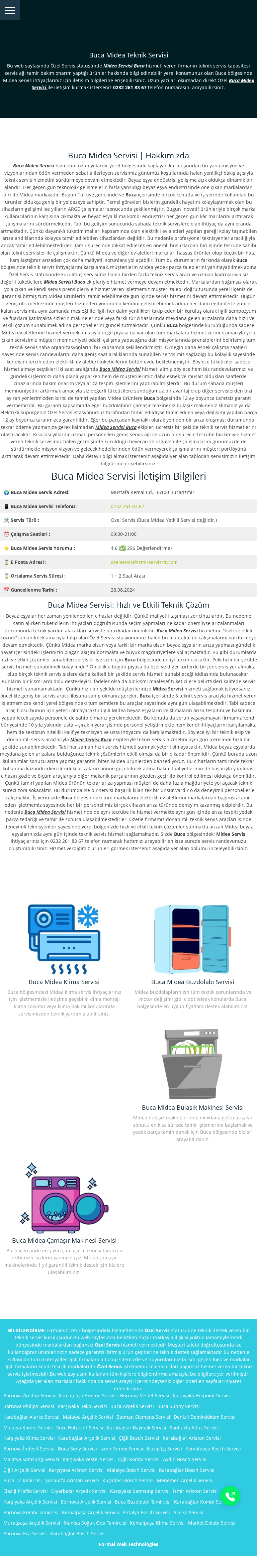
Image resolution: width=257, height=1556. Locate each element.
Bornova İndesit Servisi (29, 1448)
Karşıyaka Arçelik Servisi (30, 1502)
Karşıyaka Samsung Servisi (140, 1491)
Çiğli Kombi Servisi (139, 1459)
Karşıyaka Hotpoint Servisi (202, 1395)
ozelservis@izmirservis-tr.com (144, 562)
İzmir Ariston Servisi (195, 1491)
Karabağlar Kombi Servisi (202, 1502)
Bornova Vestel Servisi (144, 1395)
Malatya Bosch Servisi (131, 1470)
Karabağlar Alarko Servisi (31, 1417)
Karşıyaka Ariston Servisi (76, 1470)
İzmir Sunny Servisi (121, 1448)
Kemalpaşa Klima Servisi (157, 1523)
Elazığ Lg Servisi (164, 1448)
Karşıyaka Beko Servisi (82, 1406)
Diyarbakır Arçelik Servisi (79, 1491)
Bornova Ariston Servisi (29, 1395)
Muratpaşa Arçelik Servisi (31, 1523)
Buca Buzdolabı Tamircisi (143, 1502)
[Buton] (230, 1496)
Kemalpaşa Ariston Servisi (88, 1395)
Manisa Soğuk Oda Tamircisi (95, 1523)
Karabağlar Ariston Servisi (192, 1438)
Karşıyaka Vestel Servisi (89, 1459)
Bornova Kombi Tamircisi (31, 1512)
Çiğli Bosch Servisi (139, 1438)
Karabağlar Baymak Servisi (136, 1427)
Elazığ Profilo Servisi (25, 1491)
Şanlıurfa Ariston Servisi (72, 1480)
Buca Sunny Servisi (178, 1406)
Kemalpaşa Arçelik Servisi (90, 1512)
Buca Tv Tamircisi (22, 1480)
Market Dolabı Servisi (212, 1523)
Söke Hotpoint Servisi (79, 1427)
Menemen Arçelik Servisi (184, 1480)
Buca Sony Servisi (77, 1448)
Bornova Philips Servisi (28, 1406)
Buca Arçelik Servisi (132, 1406)
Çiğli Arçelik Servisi (24, 1470)
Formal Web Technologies (128, 1544)
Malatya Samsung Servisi (31, 1459)
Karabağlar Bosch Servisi (187, 1470)
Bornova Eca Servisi (25, 1533)
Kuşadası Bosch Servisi (128, 1480)
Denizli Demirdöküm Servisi (205, 1417)
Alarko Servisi (188, 1512)
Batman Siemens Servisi (143, 1417)
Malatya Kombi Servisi (28, 1427)
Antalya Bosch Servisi (146, 1512)
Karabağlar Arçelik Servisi (86, 1438)
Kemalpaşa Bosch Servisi (213, 1448)
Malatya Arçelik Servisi (88, 1417)
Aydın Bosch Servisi (184, 1459)
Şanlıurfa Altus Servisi (194, 1427)
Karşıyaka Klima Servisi (29, 1438)
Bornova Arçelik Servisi (86, 1502)
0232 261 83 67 (127, 506)
